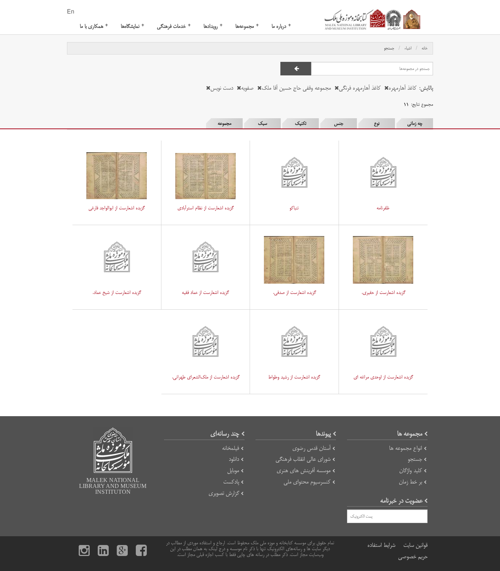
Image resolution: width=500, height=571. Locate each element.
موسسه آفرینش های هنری (304, 470)
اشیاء (407, 48)
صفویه (247, 88)
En (70, 12)
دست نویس (221, 88)
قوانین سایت (415, 545)
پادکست (231, 482)
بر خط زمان (410, 482)
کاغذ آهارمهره (403, 88)
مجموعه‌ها (247, 26)
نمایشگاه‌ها (132, 26)
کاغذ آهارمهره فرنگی (360, 88)
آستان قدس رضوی (311, 448)
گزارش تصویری (224, 493)
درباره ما (281, 26)
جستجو (389, 48)
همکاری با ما (94, 26)
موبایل (233, 470)
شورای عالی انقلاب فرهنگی (303, 459)
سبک (262, 123)
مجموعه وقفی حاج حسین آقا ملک (296, 88)
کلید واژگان (410, 470)
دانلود (234, 459)
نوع (377, 123)
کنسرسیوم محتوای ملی (307, 482)
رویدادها (213, 26)
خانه (425, 48)
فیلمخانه (230, 448)
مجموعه (224, 123)
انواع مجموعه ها (405, 448)
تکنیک (300, 123)
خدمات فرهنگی (174, 26)
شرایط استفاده (381, 545)
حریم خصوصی (413, 556)
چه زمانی (414, 123)
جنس (338, 123)
